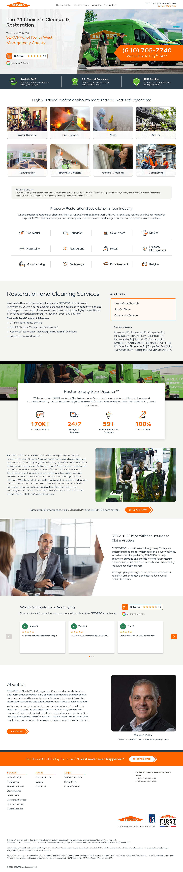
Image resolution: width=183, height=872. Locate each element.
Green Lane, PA (136, 342)
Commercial (80, 5)
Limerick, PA (120, 342)
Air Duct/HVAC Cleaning (91, 193)
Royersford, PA (138, 332)
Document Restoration (150, 193)
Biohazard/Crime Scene (43, 193)
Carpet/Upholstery (111, 193)
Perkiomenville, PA (123, 339)
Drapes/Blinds (22, 196)
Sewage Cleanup (23, 193)
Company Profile (43, 777)
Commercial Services (126, 315)
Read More (16, 731)
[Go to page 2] (91, 656)
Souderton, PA (156, 339)
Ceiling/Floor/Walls (130, 193)
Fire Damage (13, 782)
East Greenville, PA (162, 349)
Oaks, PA (123, 346)
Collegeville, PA (155, 332)
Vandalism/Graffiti (74, 196)
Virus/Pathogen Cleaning (67, 193)
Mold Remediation (15, 786)
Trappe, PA (153, 346)
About (95, 5)
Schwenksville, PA (124, 349)
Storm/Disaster (14, 791)
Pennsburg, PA (121, 335)
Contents (88, 196)
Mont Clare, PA (154, 342)
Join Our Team (122, 309)
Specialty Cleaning (15, 804)
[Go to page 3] (93, 656)
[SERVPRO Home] (18, 4)
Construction (13, 795)
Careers (39, 782)
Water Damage (14, 777)
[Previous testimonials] (9, 636)
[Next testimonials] (174, 636)
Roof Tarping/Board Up (54, 196)
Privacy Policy (70, 782)
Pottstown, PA (121, 332)
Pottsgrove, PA (143, 349)
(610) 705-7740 (167, 5)
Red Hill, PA (166, 346)
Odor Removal (36, 196)
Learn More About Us (126, 303)
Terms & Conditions (73, 777)
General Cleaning (15, 809)
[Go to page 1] (89, 656)
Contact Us (110, 5)
